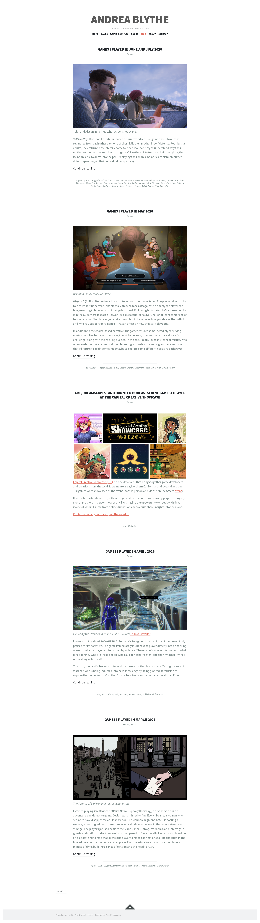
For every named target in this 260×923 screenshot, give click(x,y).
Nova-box (90, 183)
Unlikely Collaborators (152, 694)
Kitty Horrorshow (119, 865)
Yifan (167, 186)
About (152, 34)
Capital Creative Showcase (131, 367)
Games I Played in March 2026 (130, 719)
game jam (123, 694)
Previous (61, 891)
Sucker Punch (163, 865)
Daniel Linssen (120, 180)
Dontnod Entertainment (155, 180)
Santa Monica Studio (127, 183)
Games (104, 34)
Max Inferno (133, 865)
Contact (163, 34)
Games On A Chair (175, 180)
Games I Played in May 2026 (130, 211)
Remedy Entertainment (106, 183)
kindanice (80, 183)
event (178, 491)
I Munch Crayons (153, 367)
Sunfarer (106, 186)
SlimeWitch (166, 183)
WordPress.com (113, 915)
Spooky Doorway (148, 865)
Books (134, 34)
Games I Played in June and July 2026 (130, 49)
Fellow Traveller (140, 634)
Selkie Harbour (153, 183)
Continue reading (84, 168)
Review (134, 724)
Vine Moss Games (132, 186)
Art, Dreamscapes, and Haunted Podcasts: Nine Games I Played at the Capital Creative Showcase (130, 395)
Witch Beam (147, 186)
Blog (143, 34)
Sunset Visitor (168, 367)
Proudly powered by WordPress (70, 915)
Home (95, 34)
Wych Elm (159, 186)
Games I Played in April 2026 (130, 551)
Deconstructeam (135, 180)
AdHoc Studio (112, 367)
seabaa (141, 183)
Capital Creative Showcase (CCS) (93, 482)
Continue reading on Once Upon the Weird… (101, 514)
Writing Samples (119, 34)
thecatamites (117, 186)
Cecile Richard (105, 180)
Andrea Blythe (130, 19)
